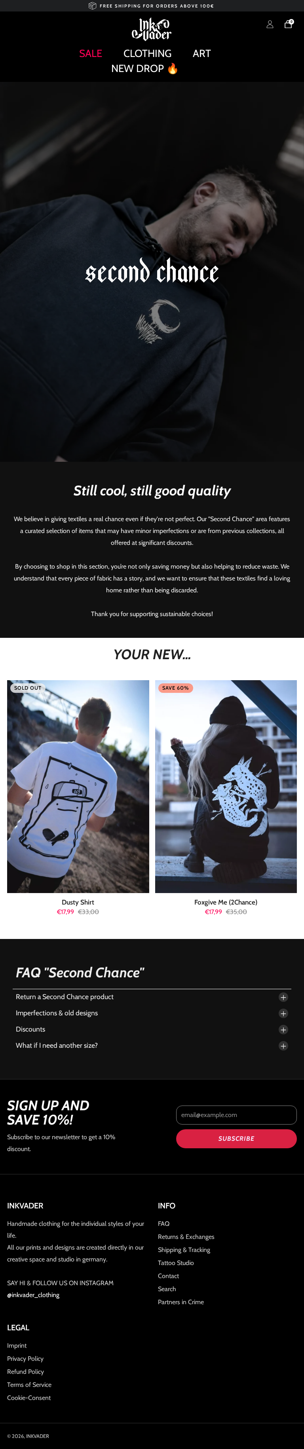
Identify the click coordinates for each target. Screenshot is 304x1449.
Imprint (17, 1345)
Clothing (147, 53)
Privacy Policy (25, 1358)
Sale (90, 53)
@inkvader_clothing (33, 1295)
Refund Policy (25, 1371)
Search (167, 1289)
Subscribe (236, 1138)
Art (202, 53)
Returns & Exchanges (186, 1236)
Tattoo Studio (176, 1263)
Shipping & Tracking (184, 1250)
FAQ (163, 1223)
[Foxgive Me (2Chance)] (226, 786)
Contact (168, 1276)
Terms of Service (29, 1384)
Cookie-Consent (29, 1398)
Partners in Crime (181, 1302)
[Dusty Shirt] (78, 786)
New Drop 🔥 (145, 68)
